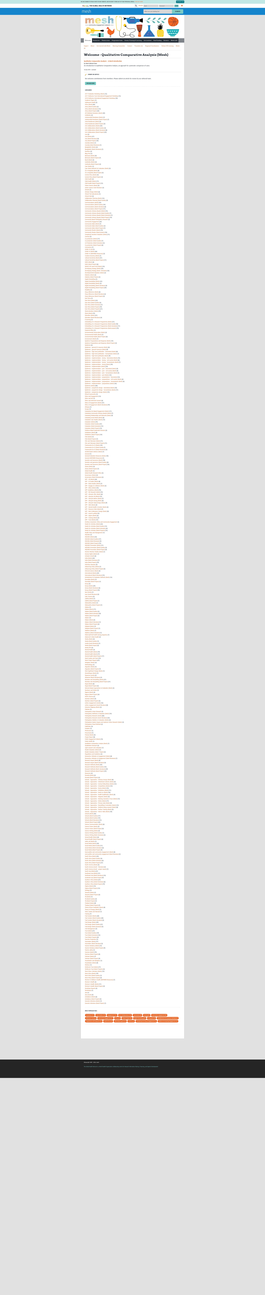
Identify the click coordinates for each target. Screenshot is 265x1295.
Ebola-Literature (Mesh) (91, 311)
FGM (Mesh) (88, 437)
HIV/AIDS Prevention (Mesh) (93, 545)
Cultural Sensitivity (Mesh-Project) (94, 260)
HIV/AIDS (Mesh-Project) (91, 543)
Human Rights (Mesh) (91, 554)
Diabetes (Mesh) (89, 275)
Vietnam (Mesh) (89, 956)
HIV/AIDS (87, 534)
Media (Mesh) (89, 639)
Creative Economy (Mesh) (92, 256)
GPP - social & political (91, 513)
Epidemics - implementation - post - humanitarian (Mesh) (101, 373)
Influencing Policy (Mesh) (92, 566)
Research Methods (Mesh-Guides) (94, 767)
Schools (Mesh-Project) (91, 822)
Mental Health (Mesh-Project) (93, 656)
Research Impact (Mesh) (91, 760)
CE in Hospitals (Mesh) (91, 170)
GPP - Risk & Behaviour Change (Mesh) (96, 511)
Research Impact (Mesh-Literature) (94, 762)
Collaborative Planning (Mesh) (93, 198)
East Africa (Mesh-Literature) (93, 304)
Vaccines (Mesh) (89, 952)
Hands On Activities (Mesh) (92, 524)
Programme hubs (117, 40)
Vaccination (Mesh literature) (93, 943)
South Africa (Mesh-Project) (92, 862)
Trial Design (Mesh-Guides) (92, 924)
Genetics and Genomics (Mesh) (93, 460)
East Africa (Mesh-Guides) (92, 302)
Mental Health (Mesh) (91, 652)
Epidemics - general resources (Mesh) (95, 349)
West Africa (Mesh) (90, 973)
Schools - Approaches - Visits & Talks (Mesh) (97, 811)
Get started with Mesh (103, 46)
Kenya (86, 583)
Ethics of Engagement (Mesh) (93, 403)
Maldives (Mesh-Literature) (92, 632)
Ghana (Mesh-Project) (91, 468)
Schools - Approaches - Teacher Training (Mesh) (98, 809)
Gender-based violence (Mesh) (93, 451)
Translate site (138, 46)
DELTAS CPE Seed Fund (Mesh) (93, 266)
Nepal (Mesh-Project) (91, 686)
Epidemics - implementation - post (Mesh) (97, 375)
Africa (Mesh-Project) (91, 111)
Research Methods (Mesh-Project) (94, 771)
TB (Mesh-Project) (90, 901)
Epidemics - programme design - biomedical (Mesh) (99, 388)
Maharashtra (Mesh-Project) (92, 605)
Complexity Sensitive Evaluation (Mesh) (96, 234)
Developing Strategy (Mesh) (93, 268)
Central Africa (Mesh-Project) (93, 177)
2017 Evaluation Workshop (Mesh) (94, 94)
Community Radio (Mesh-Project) (94, 228)
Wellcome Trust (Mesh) (91, 967)
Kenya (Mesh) (89, 586)
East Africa (88, 298)
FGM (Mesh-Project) (90, 439)
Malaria (87, 607)
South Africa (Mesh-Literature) (93, 860)
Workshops (88, 990)
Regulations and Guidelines (92, 754)
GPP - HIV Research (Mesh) (92, 492)
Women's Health (89, 982)
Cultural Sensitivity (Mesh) (92, 258)
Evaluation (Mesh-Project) (92, 428)
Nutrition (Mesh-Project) (91, 701)
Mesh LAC (174, 40)
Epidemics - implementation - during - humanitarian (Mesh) (102, 362)
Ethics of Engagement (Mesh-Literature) (96, 405)
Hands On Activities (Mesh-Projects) (95, 530)
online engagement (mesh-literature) (95, 705)
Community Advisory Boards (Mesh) (95, 211)
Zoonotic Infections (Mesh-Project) (94, 1003)
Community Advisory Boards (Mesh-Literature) (98, 215)
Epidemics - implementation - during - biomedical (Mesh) (101, 358)
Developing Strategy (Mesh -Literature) (96, 270)
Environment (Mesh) (90, 339)
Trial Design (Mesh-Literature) (93, 926)
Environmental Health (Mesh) (93, 334)
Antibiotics (88, 115)
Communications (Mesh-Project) (94, 209)
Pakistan (87, 709)
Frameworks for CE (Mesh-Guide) (94, 447)
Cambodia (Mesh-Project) (92, 164)
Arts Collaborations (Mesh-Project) (94, 132)
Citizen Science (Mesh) (91, 185)
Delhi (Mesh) (88, 262)
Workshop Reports (90, 988)
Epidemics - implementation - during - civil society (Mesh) (101, 360)
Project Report (89, 737)
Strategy (87, 890)
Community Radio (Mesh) (92, 224)
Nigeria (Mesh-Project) (91, 694)
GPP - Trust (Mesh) (90, 520)
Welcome (88, 40)
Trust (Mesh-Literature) (91, 935)
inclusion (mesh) (89, 556)
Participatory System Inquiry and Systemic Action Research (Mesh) (103, 722)
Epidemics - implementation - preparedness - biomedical (101, 377)
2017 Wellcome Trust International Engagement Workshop (101, 96)
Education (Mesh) (90, 315)
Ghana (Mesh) (89, 466)
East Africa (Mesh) (90, 300)
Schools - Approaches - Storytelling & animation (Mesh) (100, 805)
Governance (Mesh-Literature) (93, 477)
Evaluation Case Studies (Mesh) (93, 419)
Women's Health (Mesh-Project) (94, 986)
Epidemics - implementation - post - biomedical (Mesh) (100, 368)
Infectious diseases (90, 564)
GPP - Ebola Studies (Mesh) (92, 483)
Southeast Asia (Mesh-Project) (93, 877)
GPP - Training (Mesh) (91, 517)
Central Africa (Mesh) (91, 175)
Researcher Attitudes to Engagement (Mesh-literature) (100, 758)
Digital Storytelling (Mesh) (92, 281)
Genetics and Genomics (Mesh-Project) (96, 464)
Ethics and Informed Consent (93, 400)
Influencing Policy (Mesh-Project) (94, 569)
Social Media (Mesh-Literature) (93, 848)
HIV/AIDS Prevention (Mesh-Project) (95, 549)
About (92, 46)
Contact (129, 46)
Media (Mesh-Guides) (91, 641)
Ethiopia (87, 407)
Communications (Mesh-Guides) (94, 204)
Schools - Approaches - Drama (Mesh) (95, 788)
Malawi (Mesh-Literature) (92, 622)
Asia (86, 134)
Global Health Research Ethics (93, 473)
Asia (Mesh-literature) (91, 138)
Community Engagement (92, 221)
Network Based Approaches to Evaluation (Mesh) (98, 688)
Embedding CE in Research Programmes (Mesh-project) (100, 328)
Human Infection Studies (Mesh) (94, 552)
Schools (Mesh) (89, 813)
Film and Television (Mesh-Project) (94, 443)
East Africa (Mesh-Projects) (92, 309)
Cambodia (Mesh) (90, 162)
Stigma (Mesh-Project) (91, 888)
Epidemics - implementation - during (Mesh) (97, 364)
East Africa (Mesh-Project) (92, 307)
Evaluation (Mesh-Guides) (92, 424)
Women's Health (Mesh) (92, 984)
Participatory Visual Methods (93, 724)
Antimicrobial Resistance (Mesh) (94, 117)
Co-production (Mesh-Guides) (93, 241)
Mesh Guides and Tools (91, 658)
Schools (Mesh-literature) (92, 820)
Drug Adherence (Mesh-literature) (94, 294)
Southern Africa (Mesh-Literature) (94, 882)
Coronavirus (88, 247)
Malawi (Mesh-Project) (91, 624)
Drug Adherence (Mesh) (91, 292)
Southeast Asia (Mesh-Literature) (94, 875)
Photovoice (88, 730)
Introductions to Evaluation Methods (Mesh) (97, 577)
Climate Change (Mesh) (91, 192)
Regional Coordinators (152, 46)
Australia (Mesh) (89, 143)
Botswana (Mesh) (90, 155)
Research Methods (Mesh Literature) (95, 769)
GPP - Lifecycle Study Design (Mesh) (95, 503)
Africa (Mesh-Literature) (91, 109)
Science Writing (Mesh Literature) (94, 835)
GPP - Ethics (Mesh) (90, 488)
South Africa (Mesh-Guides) (92, 858)
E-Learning (88, 319)
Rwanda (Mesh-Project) (91, 777)
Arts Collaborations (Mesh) (92, 126)
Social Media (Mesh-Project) (92, 850)
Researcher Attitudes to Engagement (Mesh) (97, 756)
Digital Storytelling (90, 279)
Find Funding (157, 40)
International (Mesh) (90, 573)
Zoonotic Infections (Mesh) (92, 1001)
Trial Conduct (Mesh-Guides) (93, 918)
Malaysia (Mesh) (89, 626)
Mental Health (89, 649)
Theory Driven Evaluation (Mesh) (94, 907)
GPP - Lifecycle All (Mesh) (92, 496)
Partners (166, 40)
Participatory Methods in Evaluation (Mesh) (97, 713)
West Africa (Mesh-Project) (92, 977)
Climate (87, 189)
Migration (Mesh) (90, 667)
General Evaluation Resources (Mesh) (95, 456)
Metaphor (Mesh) (90, 662)
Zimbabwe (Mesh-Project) (92, 999)
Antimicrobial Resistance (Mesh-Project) (96, 119)
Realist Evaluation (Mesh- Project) (94, 752)
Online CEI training (167, 46)
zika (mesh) (88, 995)
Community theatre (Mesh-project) (94, 232)
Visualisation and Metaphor (92, 960)
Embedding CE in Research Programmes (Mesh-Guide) (100, 324)
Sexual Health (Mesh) (91, 837)
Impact (86, 46)
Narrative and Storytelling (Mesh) (94, 679)
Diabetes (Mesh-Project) (91, 277)
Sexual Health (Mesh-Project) (93, 839)
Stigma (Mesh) (89, 886)
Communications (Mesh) (91, 202)
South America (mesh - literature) (94, 867)
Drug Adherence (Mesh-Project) (94, 296)
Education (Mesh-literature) (92, 317)
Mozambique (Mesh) (90, 673)
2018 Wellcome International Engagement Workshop (100, 98)
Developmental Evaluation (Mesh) (94, 273)
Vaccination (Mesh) (90, 941)
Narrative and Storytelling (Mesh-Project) (96, 681)
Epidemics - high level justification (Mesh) (96, 356)
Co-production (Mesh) (91, 238)
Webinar (87, 965)
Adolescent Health (90, 102)
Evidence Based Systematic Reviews (95, 430)
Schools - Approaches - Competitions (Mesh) (97, 786)
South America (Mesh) (91, 865)
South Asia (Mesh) (90, 871)
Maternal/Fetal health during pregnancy (96, 635)
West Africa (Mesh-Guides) (92, 975)
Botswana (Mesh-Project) (92, 158)
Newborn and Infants (91, 690)
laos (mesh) (88, 592)
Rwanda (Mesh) (89, 775)
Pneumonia (88, 733)
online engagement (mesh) (93, 703)
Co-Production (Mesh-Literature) (94, 243)
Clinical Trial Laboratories (92, 194)
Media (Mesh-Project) (91, 645)
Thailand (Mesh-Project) (91, 905)
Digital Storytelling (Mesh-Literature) (95, 285)
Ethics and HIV (89, 398)
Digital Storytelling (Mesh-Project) (94, 287)
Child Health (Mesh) (90, 181)
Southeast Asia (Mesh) (91, 873)
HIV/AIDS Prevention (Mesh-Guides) (95, 547)
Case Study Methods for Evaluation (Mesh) (97, 168)
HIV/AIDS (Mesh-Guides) (91, 539)
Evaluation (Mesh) (90, 422)
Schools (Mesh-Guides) (91, 816)
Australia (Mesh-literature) (92, 145)
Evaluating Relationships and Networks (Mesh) (98, 415)
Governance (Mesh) (90, 475)
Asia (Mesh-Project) (90, 140)
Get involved (147, 40)
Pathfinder (88, 726)
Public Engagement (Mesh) (92, 739)
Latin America (89, 596)
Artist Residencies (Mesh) (92, 121)
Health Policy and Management (94, 532)
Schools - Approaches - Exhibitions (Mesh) (96, 790)
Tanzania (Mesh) (89, 892)
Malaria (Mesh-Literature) (92, 613)
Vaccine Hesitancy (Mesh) (92, 946)
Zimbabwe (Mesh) (90, 997)
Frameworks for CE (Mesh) (92, 445)
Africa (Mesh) (88, 104)
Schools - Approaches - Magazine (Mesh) (96, 796)
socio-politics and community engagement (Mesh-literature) (102, 854)
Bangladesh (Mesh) (90, 147)
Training (87, 914)
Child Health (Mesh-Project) (92, 183)
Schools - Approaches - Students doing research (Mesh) (100, 807)
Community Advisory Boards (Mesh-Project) (97, 217)
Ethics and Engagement (91, 396)
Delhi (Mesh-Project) (90, 264)
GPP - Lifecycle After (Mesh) (93, 494)
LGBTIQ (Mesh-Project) (91, 601)
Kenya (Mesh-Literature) (91, 588)
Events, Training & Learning (133, 40)
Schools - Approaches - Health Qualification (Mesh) (99, 794)
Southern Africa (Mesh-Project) (93, 884)
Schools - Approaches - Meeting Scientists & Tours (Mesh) (101, 799)
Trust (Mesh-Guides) (90, 933)
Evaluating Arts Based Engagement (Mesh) (97, 411)
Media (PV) (88, 647)
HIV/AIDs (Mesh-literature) (92, 541)
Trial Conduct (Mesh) (90, 916)
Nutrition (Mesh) (89, 698)
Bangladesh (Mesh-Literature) (93, 149)
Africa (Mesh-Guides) (91, 106)
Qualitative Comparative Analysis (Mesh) (96, 743)
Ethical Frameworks (90, 394)
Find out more (139, 1)
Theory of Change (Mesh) (92, 909)
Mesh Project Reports (91, 660)
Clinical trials (88, 196)
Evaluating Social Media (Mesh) (93, 417)
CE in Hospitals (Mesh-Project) (93, 172)
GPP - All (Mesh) (89, 479)
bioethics (87, 151)
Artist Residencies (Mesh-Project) (94, 124)
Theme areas (106, 40)
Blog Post (87, 153)
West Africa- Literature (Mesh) (93, 971)
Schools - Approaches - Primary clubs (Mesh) (97, 803)
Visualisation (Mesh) (90, 963)
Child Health (88, 179)
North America (89, 696)
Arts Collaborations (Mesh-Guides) (94, 128)
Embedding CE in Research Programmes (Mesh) (98, 322)
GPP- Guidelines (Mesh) (91, 490)
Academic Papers (90, 100)
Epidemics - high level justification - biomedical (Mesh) (100, 351)
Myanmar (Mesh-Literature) (92, 677)
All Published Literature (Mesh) (93, 113)
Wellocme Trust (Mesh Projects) (94, 969)
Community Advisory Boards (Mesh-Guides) (97, 213)
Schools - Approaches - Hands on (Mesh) (96, 792)
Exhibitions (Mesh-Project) (92, 434)
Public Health (88, 741)
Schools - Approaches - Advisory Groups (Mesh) (98, 779)
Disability (87, 290)
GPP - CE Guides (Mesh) (91, 481)
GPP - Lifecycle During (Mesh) (93, 500)
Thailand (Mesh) (89, 903)
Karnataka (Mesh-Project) (92, 581)
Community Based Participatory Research (96, 219)
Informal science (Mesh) (92, 571)
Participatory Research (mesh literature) (96, 718)
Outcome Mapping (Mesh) (92, 707)
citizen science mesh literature (93, 187)
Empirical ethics (89, 330)
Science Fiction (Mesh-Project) (93, 828)
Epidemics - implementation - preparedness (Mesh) (99, 383)
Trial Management (90, 928)
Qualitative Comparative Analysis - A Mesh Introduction (103, 61)
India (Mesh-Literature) (91, 560)
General (87, 454)
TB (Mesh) (88, 896)
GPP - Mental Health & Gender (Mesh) (95, 507)
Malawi (87, 617)
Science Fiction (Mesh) (91, 826)
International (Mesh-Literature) (93, 575)
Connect (87, 236)
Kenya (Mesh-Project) (91, 590)
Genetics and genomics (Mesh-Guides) (96, 462)
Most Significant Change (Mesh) (94, 671)
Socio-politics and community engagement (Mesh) (99, 852)
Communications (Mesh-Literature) (94, 207)
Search (177, 11)
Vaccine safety (89, 950)
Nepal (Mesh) (88, 684)
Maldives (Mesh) (89, 630)
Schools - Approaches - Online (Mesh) (95, 801)
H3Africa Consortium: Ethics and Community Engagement (101, 522)
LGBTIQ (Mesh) (89, 598)
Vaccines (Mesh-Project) (91, 954)
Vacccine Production (90, 939)
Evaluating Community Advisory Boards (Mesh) (98, 413)
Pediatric (87, 728)
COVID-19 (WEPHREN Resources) (94, 253)
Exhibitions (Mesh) (90, 432)
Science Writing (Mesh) (91, 831)
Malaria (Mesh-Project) (91, 615)
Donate (141, 5)
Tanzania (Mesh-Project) (91, 894)
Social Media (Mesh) (90, 843)
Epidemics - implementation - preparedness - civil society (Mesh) (103, 379)
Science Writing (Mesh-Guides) (93, 833)
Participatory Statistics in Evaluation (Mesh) (97, 720)
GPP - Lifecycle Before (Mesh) (93, 498)
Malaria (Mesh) (89, 609)
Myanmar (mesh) (90, 675)
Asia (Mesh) (88, 136)
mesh (86, 12)
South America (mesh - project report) (95, 869)
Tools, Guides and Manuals (92, 911)
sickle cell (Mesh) (90, 841)
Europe (87, 409)
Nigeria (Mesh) (89, 692)
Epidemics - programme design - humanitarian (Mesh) (100, 390)
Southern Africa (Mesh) (91, 880)
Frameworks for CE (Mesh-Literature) (95, 449)
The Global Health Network (97, 6)
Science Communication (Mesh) (93, 824)
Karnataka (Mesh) (90, 579)
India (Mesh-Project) (90, 562)
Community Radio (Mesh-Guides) (94, 226)
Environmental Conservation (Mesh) (95, 332)
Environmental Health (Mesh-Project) (95, 336)
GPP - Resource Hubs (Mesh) (93, 509)
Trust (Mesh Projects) (91, 937)
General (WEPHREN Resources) (93, 458)
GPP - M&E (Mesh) (90, 505)
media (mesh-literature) (91, 643)
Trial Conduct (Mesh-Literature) (93, 920)
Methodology (88, 664)
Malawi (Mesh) (89, 620)
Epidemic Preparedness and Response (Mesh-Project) (100, 343)
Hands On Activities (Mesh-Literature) (95, 528)
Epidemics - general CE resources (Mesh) (96, 347)
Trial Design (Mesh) (90, 922)
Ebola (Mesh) (88, 313)
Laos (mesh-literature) (91, 594)
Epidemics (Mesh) (90, 385)
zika (86, 992)
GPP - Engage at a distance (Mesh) (94, 486)
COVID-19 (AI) (89, 249)
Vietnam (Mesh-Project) (92, 958)
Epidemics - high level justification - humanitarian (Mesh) (101, 353)
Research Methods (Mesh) (92, 764)
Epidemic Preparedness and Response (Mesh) (98, 341)
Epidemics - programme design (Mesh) (96, 392)
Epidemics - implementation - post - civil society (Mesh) (100, 371)
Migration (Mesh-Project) (92, 669)
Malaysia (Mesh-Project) (91, 628)
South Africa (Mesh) (90, 856)
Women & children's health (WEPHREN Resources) (99, 980)
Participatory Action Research (93, 711)
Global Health (89, 471)
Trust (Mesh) (88, 931)
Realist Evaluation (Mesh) (92, 750)
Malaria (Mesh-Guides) (91, 611)
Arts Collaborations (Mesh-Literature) (95, 130)
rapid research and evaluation (93, 747)
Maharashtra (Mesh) (90, 603)
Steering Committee (119, 46)
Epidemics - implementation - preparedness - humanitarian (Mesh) (103, 381)
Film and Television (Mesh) (92, 441)
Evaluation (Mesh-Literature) (93, 426)
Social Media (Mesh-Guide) (92, 845)
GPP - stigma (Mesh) (90, 515)
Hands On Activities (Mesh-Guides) (94, 526)
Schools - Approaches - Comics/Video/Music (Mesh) (99, 784)
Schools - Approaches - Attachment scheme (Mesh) (99, 782)
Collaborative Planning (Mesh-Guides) (95, 200)
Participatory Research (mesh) (93, 716)
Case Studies (88, 166)
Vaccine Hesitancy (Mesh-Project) (94, 948)
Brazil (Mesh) (88, 160)
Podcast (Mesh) (89, 735)
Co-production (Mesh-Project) (93, 245)
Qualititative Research (91, 745)
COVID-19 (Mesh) (89, 251)
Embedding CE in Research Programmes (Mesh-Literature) (101, 326)
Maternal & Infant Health (92, 637)
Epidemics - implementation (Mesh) (95, 366)
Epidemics (88, 345)
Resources (96, 40)
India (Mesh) (88, 558)
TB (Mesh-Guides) (90, 899)
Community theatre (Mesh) (92, 230)
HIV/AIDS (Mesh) (89, 537)
